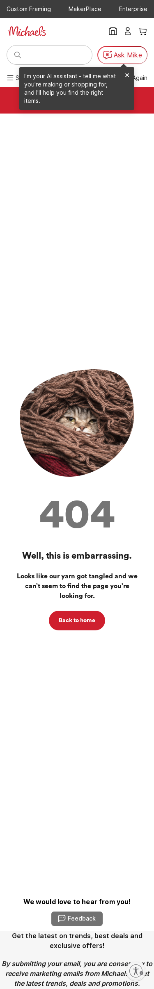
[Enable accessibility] (136, 971)
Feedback (82, 918)
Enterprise (133, 8)
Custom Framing (29, 8)
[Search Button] (18, 55)
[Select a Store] (113, 31)
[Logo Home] (27, 31)
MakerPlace (85, 8)
